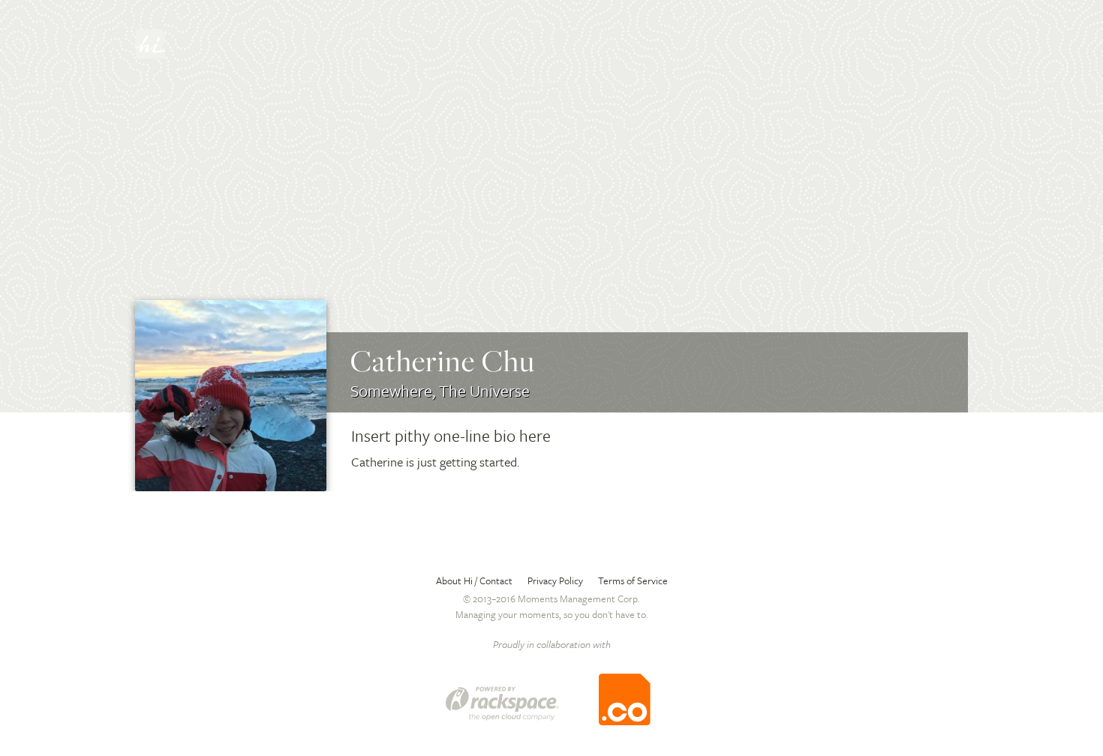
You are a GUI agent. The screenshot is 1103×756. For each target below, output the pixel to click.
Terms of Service (633, 580)
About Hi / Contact (474, 580)
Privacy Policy (555, 580)
